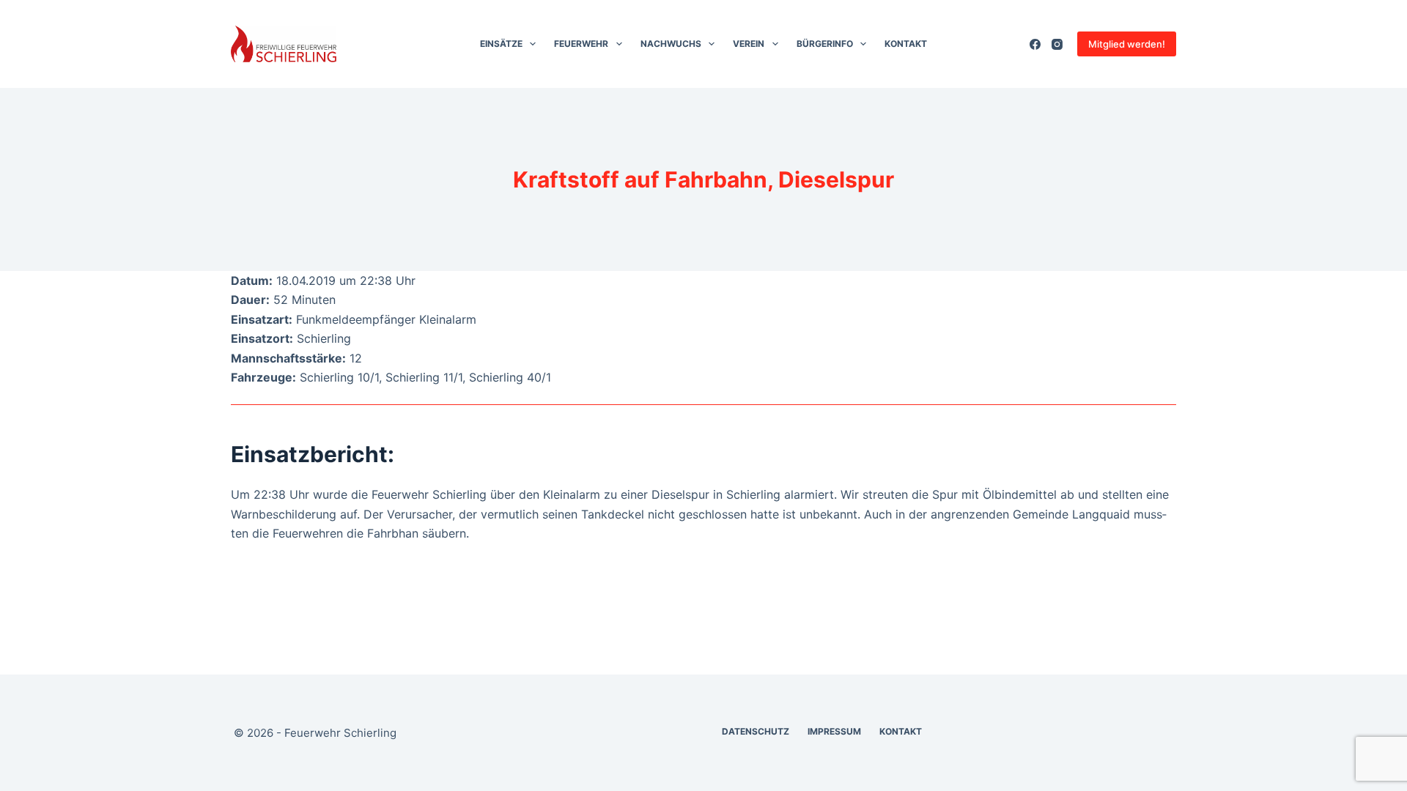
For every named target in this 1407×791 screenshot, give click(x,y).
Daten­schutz (755, 731)
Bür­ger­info (825, 43)
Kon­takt (906, 43)
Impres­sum (834, 731)
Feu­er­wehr (581, 43)
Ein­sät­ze (501, 43)
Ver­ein (748, 43)
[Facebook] (1035, 44)
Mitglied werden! (1126, 44)
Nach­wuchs (670, 43)
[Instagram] (1057, 44)
